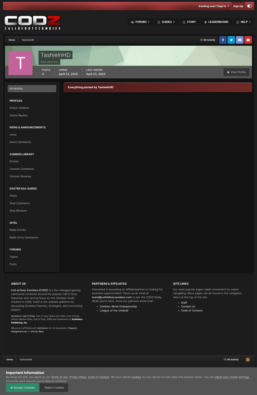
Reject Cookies (54, 387)
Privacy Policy (77, 377)
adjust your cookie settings (232, 377)
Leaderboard (218, 21)
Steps (13, 195)
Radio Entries (18, 229)
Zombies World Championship (118, 306)
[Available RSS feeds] (248, 359)
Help (244, 21)
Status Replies (19, 115)
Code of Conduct (192, 310)
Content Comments (22, 168)
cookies (136, 377)
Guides (167, 21)
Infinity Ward (37, 331)
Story (191, 21)
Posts (13, 264)
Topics (14, 256)
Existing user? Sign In (213, 6)
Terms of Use (59, 377)
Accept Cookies (24, 387)
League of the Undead (114, 310)
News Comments (20, 142)
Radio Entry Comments (24, 237)
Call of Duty (28, 316)
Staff (184, 302)
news (13, 134)
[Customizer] (249, 6)
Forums (141, 21)
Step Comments (20, 203)
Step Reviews (18, 210)
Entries (14, 161)
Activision (16, 316)
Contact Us (188, 306)
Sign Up (238, 6)
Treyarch (72, 328)
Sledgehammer (19, 331)
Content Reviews (20, 176)
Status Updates (19, 107)
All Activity (16, 88)
